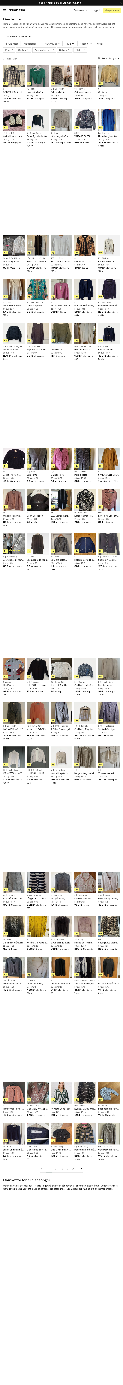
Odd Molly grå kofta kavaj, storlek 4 (108, 1149)
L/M (100, 133)
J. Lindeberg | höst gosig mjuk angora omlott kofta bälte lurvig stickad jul (12, 560)
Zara (33, 472)
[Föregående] (42, 1168)
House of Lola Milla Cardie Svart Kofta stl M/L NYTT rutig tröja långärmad (36, 261)
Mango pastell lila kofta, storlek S (83, 942)
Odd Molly (59, 89)
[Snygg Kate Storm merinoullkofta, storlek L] (109, 926)
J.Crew (60, 258)
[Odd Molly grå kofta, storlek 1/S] (61, 1134)
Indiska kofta (80, 475)
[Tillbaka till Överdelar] (4, 36)
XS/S (76, 133)
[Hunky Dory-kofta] (61, 757)
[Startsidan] (17, 10)
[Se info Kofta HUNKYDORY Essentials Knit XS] (109, 669)
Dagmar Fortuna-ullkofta (11, 349)
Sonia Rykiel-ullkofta (37, 136)
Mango (81, 939)
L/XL (100, 939)
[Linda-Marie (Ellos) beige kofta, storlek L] (14, 289)
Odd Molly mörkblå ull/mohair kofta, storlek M (107, 305)
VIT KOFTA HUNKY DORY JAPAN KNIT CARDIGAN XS (12, 773)
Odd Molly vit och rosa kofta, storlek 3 (84, 898)
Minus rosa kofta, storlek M (11, 515)
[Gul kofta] (109, 76)
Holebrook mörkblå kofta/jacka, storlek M (84, 560)
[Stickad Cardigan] (109, 713)
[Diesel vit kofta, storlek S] (37, 967)
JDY (32, 557)
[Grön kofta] (61, 333)
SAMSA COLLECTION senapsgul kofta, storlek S (108, 475)
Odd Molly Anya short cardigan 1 (37, 1109)
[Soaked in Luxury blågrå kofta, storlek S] (109, 544)
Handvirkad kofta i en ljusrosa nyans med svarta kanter (14, 1108)
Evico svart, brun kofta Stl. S (82, 261)
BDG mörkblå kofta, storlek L (84, 305)
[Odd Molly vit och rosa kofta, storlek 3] (85, 882)
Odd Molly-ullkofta (83, 685)
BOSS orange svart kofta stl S (60, 942)
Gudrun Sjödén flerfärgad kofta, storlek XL (35, 305)
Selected (110, 726)
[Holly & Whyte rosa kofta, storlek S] (61, 289)
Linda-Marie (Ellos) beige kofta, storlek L (14, 305)
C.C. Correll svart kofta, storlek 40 (59, 515)
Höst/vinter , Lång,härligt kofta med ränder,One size (13, 685)
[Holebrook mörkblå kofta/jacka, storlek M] (85, 544)
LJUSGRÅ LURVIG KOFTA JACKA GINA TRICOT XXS (37, 773)
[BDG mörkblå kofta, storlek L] (85, 289)
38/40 (6, 258)
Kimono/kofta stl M (83, 515)
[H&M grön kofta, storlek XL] (37, 76)
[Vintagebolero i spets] (109, 757)
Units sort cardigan (60, 983)
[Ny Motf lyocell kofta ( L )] (61, 1093)
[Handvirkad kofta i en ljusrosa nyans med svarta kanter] (14, 1093)
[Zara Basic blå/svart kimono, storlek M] (14, 926)
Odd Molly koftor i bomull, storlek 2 (12, 261)
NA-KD (11, 133)
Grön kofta (56, 349)
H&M (33, 89)
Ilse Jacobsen (86, 346)
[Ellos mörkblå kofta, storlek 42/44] (37, 1134)
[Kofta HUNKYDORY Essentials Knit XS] (37, 713)
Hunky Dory (108, 682)
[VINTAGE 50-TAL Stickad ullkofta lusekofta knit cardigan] (85, 120)
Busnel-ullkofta (105, 349)
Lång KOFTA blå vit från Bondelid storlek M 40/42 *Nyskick (37, 898)
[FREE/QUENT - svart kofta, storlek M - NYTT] (37, 669)
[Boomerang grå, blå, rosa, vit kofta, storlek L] (85, 1134)
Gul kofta (103, 92)
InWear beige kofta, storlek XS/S (108, 898)
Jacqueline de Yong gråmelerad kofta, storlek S (37, 560)
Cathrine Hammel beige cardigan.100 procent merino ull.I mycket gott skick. (84, 92)
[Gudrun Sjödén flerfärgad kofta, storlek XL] (37, 289)
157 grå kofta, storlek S (58, 898)
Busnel (106, 346)
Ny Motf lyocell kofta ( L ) (61, 1108)
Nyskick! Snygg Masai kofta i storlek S (85, 1109)
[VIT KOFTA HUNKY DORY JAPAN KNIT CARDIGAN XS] (14, 757)
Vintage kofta (57, 475)
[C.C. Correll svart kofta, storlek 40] (61, 499)
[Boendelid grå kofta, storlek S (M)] (109, 1093)
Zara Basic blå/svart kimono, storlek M (13, 942)
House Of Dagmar (14, 346)
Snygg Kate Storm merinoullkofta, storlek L (107, 942)
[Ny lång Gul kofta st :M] (37, 926)
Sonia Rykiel (35, 133)
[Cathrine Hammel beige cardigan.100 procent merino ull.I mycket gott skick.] (85, 76)
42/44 (29, 1147)
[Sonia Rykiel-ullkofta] (37, 120)
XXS (28, 770)
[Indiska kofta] (85, 458)
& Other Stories (61, 726)
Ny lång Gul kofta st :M (37, 942)
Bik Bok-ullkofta (106, 261)
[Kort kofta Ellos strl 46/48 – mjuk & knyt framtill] (109, 499)
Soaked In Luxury (109, 557)
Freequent (35, 682)
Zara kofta (32, 475)
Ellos (8, 302)
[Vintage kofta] (61, 458)
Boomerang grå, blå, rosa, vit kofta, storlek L (84, 1149)
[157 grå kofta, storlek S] (61, 882)
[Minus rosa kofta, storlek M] (14, 499)
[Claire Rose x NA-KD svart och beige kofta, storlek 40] (14, 120)
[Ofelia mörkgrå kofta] (109, 967)
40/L (53, 258)
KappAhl (36, 346)
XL (28, 89)
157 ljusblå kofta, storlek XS (59, 685)
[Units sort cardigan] (61, 967)
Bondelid (38, 895)
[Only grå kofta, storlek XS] (61, 544)
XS (4, 472)
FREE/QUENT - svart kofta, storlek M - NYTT (37, 685)
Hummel (81, 89)
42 (75, 770)
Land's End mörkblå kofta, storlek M (12, 1149)
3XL (52, 513)
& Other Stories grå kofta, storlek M (60, 729)
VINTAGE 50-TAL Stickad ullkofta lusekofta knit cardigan (82, 136)
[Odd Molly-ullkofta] (85, 669)
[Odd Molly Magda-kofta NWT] (85, 713)
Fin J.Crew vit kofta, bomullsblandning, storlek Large (61, 261)
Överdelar (12, 36)
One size (7, 682)
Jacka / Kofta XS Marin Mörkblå (11, 475)
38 (99, 770)
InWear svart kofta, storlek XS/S (12, 983)
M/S (76, 346)
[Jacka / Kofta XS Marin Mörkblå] (14, 458)
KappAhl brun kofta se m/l (36, 349)
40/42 (29, 895)
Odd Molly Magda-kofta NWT (83, 729)
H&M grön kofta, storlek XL (35, 92)
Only (57, 557)
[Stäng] (120, 2)
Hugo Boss (59, 939)
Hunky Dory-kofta (60, 773)
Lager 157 (59, 682)
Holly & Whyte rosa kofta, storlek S (60, 305)
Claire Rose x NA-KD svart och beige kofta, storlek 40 (13, 136)
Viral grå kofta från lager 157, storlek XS (13, 898)
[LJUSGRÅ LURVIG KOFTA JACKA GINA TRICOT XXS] (37, 757)
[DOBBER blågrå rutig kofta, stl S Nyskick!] (14, 76)
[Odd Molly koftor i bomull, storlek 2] (14, 245)
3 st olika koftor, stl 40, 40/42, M (84, 983)
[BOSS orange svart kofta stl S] (61, 926)
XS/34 (101, 726)
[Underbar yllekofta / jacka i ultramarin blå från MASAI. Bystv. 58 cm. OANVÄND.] (109, 120)
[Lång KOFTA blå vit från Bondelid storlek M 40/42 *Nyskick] (37, 882)
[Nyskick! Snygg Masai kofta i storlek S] (85, 1093)
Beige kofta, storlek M (84, 773)
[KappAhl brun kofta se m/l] (37, 333)
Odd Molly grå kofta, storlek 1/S (61, 1149)
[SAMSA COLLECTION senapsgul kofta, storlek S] (109, 458)
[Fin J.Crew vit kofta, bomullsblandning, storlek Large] (61, 245)
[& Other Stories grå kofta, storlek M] (61, 713)
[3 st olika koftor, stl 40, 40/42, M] (85, 967)
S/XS (100, 895)
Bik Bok (105, 258)
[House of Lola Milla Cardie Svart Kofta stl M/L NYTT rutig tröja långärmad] (37, 245)
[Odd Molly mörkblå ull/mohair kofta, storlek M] (109, 289)
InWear (108, 895)
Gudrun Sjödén (38, 302)
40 (4, 133)
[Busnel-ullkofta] (109, 333)
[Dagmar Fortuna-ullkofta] (14, 333)
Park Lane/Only (88, 980)
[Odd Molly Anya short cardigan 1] (37, 1093)
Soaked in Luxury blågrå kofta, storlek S (108, 560)
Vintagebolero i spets (106, 773)
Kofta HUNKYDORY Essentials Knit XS (36, 729)
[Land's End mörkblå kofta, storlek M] (14, 1134)
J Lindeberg (12, 557)
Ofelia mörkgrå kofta (108, 983)
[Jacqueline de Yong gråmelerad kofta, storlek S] (37, 544)
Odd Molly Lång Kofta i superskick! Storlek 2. (60, 92)
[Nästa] (80, 1168)
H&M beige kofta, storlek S (59, 136)
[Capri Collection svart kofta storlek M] (37, 499)
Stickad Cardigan (106, 729)
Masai (106, 133)
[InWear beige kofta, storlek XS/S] (109, 882)
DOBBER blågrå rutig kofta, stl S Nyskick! (13, 92)
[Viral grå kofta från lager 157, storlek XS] (14, 882)
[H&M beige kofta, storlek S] (61, 120)
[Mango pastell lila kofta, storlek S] (85, 926)
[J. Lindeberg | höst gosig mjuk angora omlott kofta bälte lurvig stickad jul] (14, 544)
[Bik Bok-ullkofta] (109, 245)
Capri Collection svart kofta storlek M (37, 515)
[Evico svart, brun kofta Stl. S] (85, 245)
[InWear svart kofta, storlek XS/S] (14, 967)
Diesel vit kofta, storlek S (35, 983)
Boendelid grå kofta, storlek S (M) (108, 1108)
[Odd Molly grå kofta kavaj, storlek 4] (109, 1134)
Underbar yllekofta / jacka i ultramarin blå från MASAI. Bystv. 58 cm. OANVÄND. (108, 136)
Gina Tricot (83, 513)
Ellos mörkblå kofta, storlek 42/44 (36, 1149)
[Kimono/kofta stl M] (85, 499)
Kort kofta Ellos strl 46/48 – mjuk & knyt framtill (108, 515)
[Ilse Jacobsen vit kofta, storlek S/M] (85, 333)
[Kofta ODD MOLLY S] (14, 713)
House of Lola (38, 258)
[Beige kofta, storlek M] (85, 757)
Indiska (83, 472)
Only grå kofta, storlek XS (58, 560)
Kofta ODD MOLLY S (13, 729)
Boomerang (83, 1147)
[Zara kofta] (37, 458)
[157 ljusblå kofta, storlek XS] (61, 669)
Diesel (33, 980)
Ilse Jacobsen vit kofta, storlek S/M (83, 349)
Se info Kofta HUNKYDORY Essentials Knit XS (107, 685)
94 (73, 1168)
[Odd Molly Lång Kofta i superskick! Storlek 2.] (61, 76)
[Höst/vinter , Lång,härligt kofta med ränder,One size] (14, 669)
